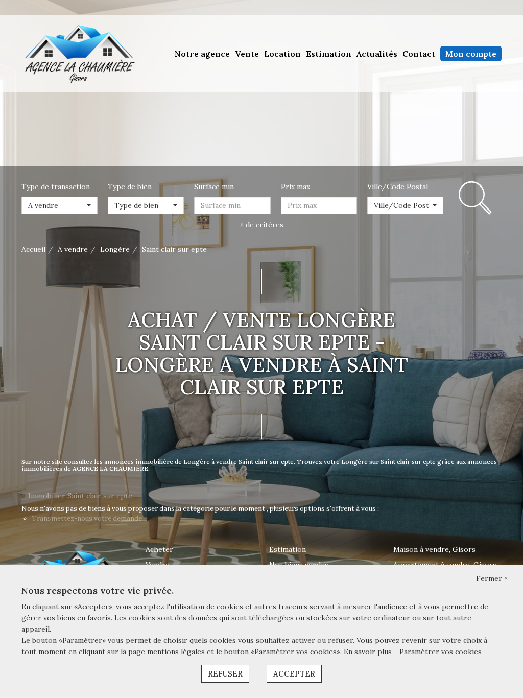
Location (282, 54)
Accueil (33, 249)
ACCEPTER (294, 674)
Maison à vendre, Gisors (434, 549)
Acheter (159, 549)
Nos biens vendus (298, 564)
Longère (115, 249)
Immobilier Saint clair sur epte (80, 495)
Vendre (158, 564)
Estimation (328, 54)
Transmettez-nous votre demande (87, 518)
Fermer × (492, 578)
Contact (418, 54)
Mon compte (470, 54)
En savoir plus (369, 651)
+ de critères (261, 224)
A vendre (73, 249)
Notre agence (202, 54)
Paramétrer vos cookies (440, 651)
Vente (247, 54)
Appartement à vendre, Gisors (444, 564)
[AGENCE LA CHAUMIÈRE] (78, 53)
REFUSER (225, 674)
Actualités (376, 54)
